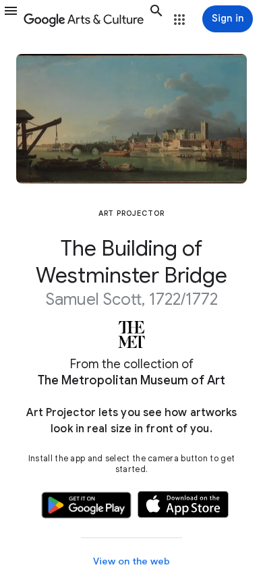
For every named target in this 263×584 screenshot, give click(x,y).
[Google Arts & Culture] (84, 19)
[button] (11, 19)
